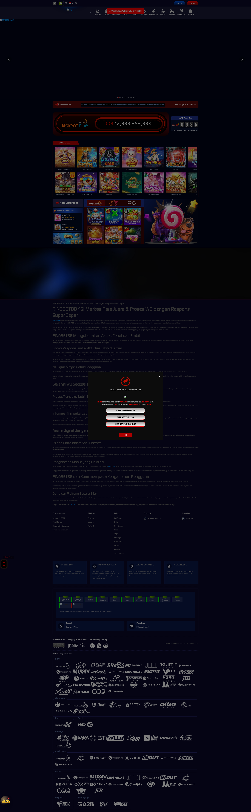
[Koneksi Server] (5, 801)
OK (126, 435)
